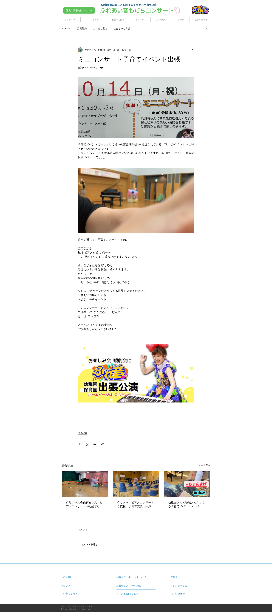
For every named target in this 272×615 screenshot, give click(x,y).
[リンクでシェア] (102, 444)
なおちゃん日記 (121, 28)
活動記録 (82, 28)
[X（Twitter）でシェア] (86, 444)
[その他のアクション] (192, 50)
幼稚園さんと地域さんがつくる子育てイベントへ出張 (186, 504)
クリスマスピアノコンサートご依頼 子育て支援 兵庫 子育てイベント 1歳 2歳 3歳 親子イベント (135, 504)
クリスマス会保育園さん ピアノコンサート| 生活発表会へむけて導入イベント (84, 504)
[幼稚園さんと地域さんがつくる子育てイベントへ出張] (187, 484)
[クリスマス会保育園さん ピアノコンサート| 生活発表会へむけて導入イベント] (85, 484)
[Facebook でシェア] (79, 444)
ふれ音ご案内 (100, 28)
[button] (205, 28)
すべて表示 (204, 465)
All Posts (66, 28)
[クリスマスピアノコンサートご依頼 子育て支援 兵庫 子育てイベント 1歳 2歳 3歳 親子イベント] (136, 484)
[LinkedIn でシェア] (94, 444)
